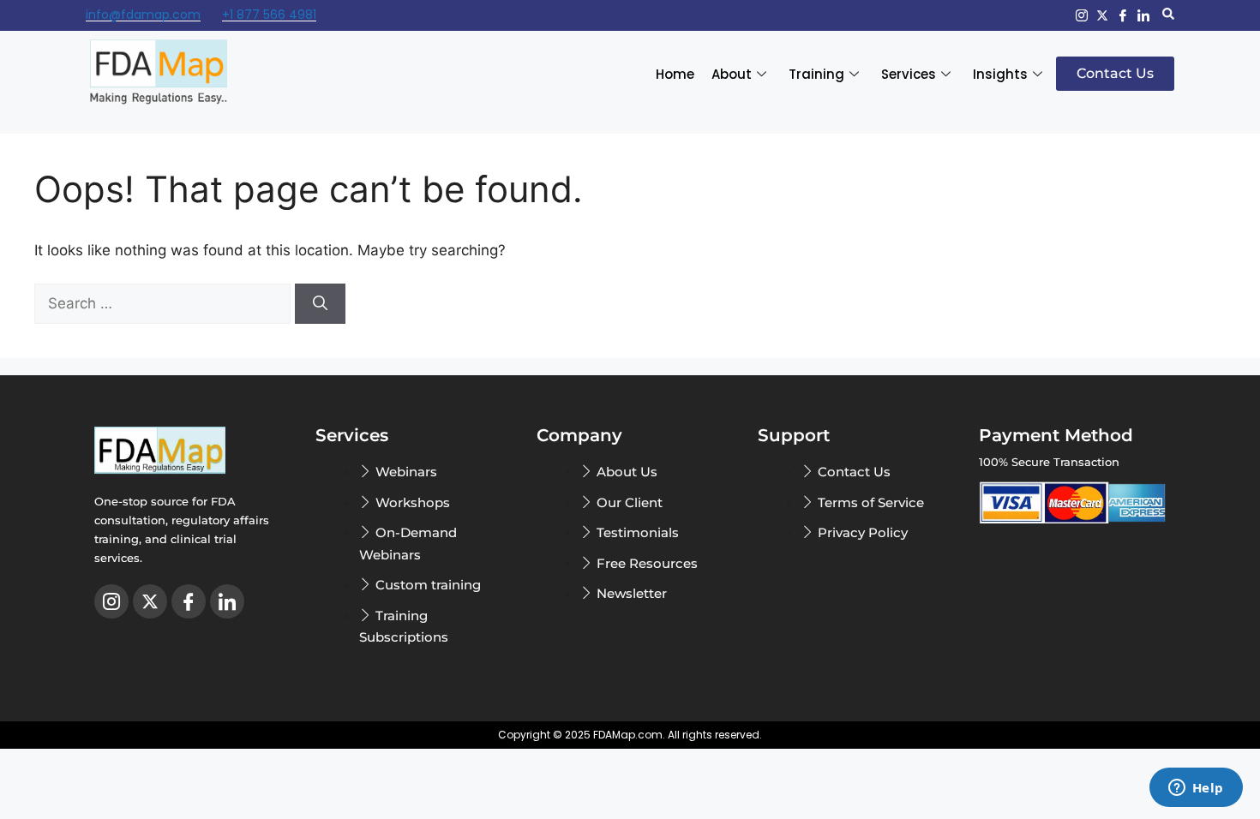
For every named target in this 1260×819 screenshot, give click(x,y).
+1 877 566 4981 (269, 14)
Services (908, 74)
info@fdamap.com (143, 14)
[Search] (320, 304)
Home (675, 74)
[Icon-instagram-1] (1082, 15)
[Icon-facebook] (1123, 15)
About (731, 74)
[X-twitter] (1102, 15)
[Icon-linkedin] (1143, 15)
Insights (1000, 74)
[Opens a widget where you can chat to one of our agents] (1196, 789)
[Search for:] (164, 303)
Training (816, 74)
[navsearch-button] (1168, 15)
